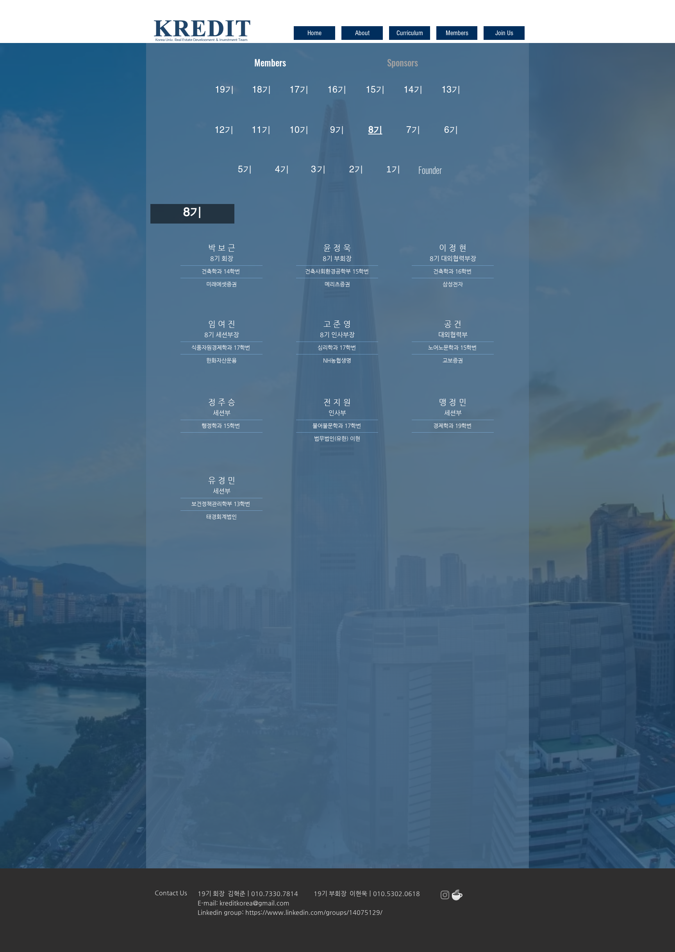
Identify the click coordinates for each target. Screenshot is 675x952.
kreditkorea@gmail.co (252, 903)
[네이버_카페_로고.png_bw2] (457, 895)
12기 (224, 130)
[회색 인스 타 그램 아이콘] (445, 895)
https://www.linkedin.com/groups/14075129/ (313, 912)
